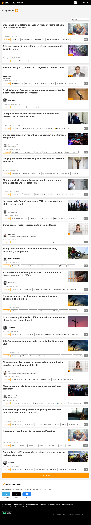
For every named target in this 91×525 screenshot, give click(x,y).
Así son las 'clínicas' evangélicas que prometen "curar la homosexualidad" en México (32, 274)
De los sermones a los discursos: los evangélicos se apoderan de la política (30, 297)
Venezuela (50, 194)
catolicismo (72, 194)
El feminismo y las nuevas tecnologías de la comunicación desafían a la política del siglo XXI (33, 363)
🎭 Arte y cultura (59, 128)
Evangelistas (8, 10)
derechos (71, 310)
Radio (58, 242)
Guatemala (64, 39)
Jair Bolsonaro (60, 83)
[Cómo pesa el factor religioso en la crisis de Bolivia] (78, 229)
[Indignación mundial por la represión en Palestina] (78, 435)
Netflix (31, 61)
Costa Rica (61, 469)
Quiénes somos (6, 504)
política (69, 128)
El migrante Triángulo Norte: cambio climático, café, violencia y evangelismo (30, 250)
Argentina (69, 445)
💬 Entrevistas (27, 334)
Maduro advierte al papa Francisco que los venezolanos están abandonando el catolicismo (32, 181)
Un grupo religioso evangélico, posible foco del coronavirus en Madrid (33, 160)
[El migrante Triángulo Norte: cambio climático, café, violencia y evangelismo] (78, 253)
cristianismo (41, 61)
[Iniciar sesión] (79, 2)
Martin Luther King (41, 355)
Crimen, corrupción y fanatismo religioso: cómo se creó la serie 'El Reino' (33, 47)
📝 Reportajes (56, 152)
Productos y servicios (32, 504)
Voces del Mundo (48, 242)
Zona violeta (15, 61)
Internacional (15, 128)
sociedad (39, 128)
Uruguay (32, 310)
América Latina (15, 152)
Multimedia (43, 489)
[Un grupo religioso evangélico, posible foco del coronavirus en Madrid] (78, 163)
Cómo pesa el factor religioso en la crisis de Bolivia (29, 224)
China (50, 83)
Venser (72, 289)
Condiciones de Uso (18, 504)
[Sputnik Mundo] (9, 4)
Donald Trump (43, 107)
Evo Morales (75, 242)
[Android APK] (7, 513)
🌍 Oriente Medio (61, 403)
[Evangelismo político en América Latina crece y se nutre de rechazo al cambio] (78, 456)
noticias (74, 173)
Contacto (43, 504)
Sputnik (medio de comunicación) (47, 310)
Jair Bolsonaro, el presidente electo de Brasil (45, 424)
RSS (23, 507)
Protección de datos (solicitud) (10, 507)
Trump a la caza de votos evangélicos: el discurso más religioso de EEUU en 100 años (31, 115)
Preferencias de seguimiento (34, 507)
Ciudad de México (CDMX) (59, 289)
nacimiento (76, 355)
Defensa (35, 489)
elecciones (71, 469)
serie (24, 61)
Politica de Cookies (67, 504)
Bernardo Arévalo (25, 39)
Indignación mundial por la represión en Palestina (29, 430)
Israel (60, 445)
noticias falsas (67, 379)
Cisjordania (31, 445)
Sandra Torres (38, 39)
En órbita (14, 39)
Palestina (41, 445)
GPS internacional (16, 83)
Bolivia (65, 242)
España (25, 173)
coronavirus (34, 173)
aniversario (53, 355)
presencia (62, 310)
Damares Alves (55, 379)
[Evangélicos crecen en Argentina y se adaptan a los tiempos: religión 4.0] (78, 139)
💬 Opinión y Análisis (70, 152)
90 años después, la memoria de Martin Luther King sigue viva (33, 342)
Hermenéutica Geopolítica (18, 218)
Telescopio (22, 310)
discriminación (65, 355)
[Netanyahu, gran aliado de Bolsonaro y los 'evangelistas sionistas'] (78, 390)
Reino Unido (51, 445)
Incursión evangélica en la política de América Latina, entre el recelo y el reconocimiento (34, 318)
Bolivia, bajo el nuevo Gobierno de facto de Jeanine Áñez (25, 242)
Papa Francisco (61, 194)
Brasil (26, 83)
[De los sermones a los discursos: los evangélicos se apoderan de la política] (78, 300)
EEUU (34, 83)
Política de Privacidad (54, 504)
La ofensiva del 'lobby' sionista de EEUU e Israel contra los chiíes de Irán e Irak (33, 202)
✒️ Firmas (31, 218)
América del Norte (27, 128)
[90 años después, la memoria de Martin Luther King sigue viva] (78, 345)
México (21, 107)
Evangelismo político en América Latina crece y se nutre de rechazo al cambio (34, 453)
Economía (28, 489)
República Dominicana (51, 39)
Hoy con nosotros (56, 107)
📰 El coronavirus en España (49, 173)
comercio (71, 83)
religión (48, 128)
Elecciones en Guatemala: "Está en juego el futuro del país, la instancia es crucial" (33, 26)
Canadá (42, 83)
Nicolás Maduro (39, 194)
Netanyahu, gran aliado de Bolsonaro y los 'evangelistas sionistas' (32, 387)
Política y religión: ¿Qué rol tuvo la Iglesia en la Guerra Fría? (34, 67)
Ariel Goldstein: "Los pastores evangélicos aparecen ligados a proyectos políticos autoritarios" (34, 91)
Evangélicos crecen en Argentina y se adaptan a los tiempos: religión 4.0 (34, 136)
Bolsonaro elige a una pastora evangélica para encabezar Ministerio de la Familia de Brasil (32, 411)
